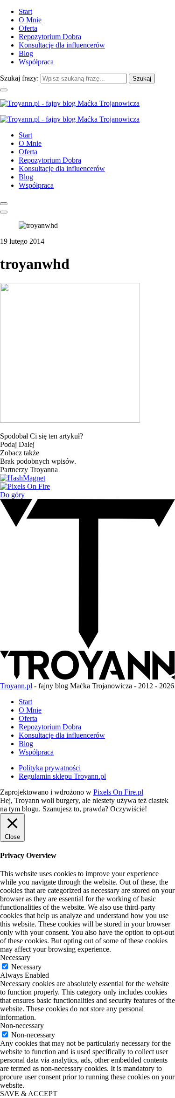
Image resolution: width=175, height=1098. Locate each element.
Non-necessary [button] (22, 1025)
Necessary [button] (15, 957)
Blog (26, 53)
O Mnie (30, 20)
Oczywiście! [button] (128, 809)
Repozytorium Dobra (50, 37)
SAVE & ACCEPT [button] (28, 1094)
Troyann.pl (16, 686)
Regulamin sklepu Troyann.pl (62, 776)
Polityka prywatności (50, 768)
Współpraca (36, 62)
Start (25, 11)
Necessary (26, 967)
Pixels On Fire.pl (118, 792)
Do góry (12, 495)
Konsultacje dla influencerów (62, 45)
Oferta (28, 28)
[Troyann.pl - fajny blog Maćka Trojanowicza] (70, 103)
